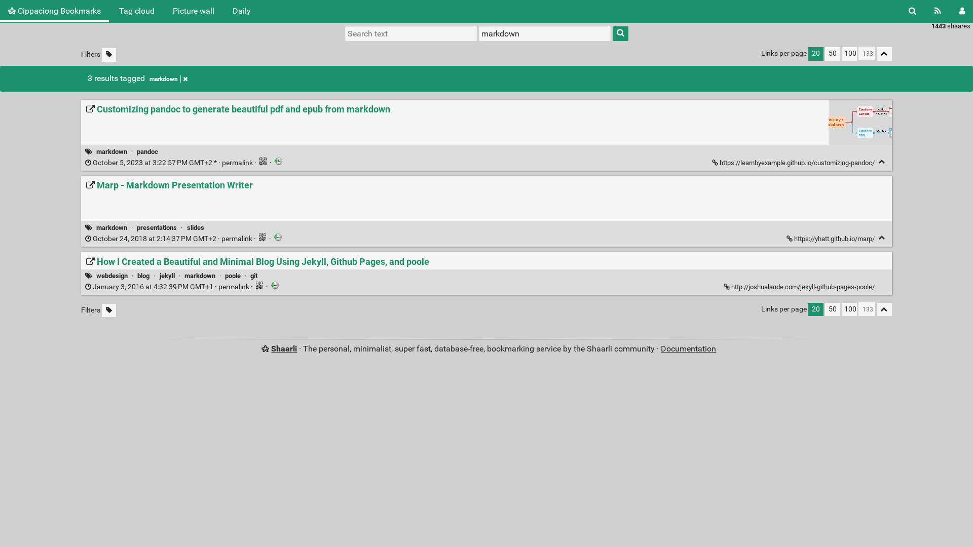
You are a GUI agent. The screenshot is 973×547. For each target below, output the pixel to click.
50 (833, 53)
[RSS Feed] (937, 11)
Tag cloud (137, 11)
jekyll (167, 276)
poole (233, 276)
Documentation (688, 349)
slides (195, 227)
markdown (163, 79)
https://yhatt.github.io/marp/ (834, 239)
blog (143, 276)
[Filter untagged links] (109, 55)
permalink (172, 163)
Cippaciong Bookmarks (58, 11)
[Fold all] (884, 54)
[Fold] (882, 162)
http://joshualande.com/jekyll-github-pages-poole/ (803, 287)
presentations (157, 227)
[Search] (912, 11)
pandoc (147, 151)
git (253, 276)
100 (850, 53)
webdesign (112, 276)
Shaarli (284, 349)
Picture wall (193, 11)
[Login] (962, 11)
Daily (242, 11)
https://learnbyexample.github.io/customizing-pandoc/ (797, 163)
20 (816, 53)
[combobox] (545, 33)
